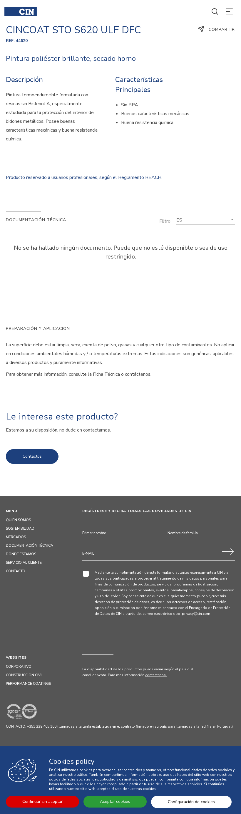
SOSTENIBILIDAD (20, 528)
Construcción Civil (24, 675)
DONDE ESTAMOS (21, 554)
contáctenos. (156, 675)
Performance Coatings (28, 683)
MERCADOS (16, 537)
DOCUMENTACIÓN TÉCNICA (29, 545)
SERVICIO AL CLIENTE (24, 562)
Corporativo (18, 666)
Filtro (164, 221)
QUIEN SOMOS (18, 520)
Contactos (32, 456)
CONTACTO (15, 571)
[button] (205, 220)
